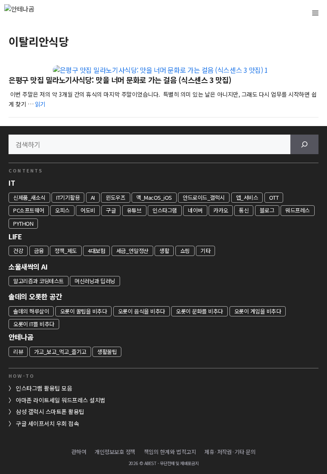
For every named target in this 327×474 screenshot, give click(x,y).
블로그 (267, 210)
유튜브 (134, 210)
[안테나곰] (34, 13)
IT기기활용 (68, 197)
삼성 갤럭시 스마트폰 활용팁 (50, 411)
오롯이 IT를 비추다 (33, 324)
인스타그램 (164, 210)
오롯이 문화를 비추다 (199, 311)
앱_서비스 (247, 197)
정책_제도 (65, 251)
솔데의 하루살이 (31, 311)
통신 (244, 210)
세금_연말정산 (132, 251)
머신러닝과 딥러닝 (95, 281)
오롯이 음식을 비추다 (141, 311)
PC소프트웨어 (28, 210)
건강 (18, 251)
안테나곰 (21, 337)
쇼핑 (185, 251)
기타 (205, 251)
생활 (164, 251)
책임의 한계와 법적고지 (170, 452)
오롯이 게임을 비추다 (257, 311)
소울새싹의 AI (28, 266)
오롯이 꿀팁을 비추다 (83, 311)
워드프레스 (297, 210)
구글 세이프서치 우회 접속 (47, 423)
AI (93, 197)
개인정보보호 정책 (115, 452)
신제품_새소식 (29, 197)
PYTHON (23, 223)
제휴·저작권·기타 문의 (229, 452)
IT (12, 183)
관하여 (79, 452)
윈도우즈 (115, 197)
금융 (39, 251)
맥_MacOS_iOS (154, 197)
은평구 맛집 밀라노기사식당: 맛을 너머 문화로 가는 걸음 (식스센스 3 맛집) (120, 80)
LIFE (15, 236)
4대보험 (96, 251)
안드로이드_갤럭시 (204, 197)
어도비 (87, 210)
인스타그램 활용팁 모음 (44, 388)
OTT (274, 197)
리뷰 (18, 352)
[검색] (304, 144)
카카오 (220, 210)
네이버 (195, 210)
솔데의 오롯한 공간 (35, 296)
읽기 (40, 104)
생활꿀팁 (107, 352)
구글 (111, 210)
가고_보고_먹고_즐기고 (60, 352)
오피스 (62, 210)
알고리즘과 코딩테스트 (38, 281)
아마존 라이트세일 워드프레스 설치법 (61, 400)
